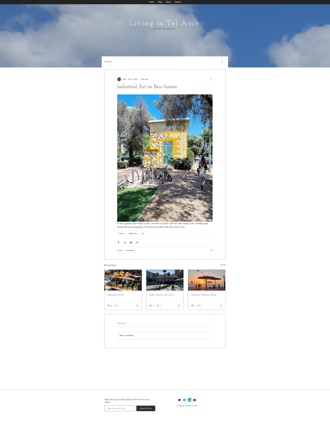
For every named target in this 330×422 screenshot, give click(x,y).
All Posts (107, 61)
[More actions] (211, 79)
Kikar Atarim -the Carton (161, 295)
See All (222, 265)
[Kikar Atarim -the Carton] (165, 280)
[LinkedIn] (189, 400)
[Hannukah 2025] (123, 280)
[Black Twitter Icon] (179, 400)
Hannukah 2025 (116, 295)
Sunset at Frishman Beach (203, 295)
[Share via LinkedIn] (131, 242)
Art (142, 233)
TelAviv (122, 233)
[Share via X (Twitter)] (124, 242)
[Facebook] (184, 400)
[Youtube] (194, 400)
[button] (222, 61)
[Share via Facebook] (118, 242)
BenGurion (133, 233)
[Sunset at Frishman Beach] (206, 280)
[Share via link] (137, 242)
